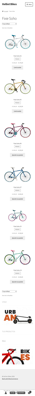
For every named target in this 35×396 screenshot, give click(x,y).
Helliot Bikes (9, 4)
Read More (21, 392)
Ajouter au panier (17, 155)
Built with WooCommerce (10, 379)
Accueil (6, 11)
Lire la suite (17, 67)
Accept (13, 392)
